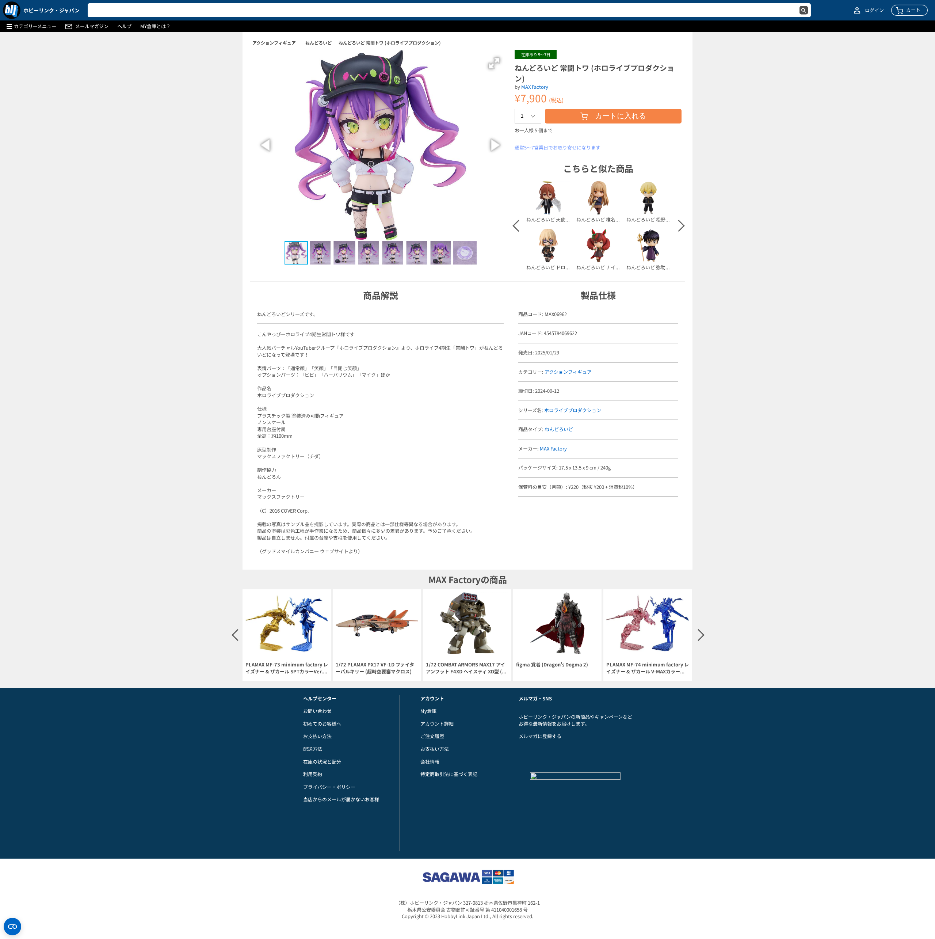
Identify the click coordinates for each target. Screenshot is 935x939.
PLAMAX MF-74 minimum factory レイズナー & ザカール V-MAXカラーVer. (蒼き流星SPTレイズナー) (647, 668)
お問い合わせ (317, 710)
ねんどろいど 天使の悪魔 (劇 (556, 219)
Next (678, 225)
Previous (518, 225)
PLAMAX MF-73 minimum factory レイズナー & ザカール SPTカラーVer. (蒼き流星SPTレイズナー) (286, 668)
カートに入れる (620, 116)
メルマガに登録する (540, 736)
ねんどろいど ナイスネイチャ (607, 267)
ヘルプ (124, 26)
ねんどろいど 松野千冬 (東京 (656, 219)
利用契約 (312, 774)
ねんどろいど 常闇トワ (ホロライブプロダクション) (390, 42)
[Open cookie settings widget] (12, 926)
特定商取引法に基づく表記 (448, 774)
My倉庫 (428, 710)
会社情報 (429, 761)
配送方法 (312, 748)
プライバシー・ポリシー (329, 786)
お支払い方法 (317, 736)
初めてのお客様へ (322, 723)
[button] (494, 63)
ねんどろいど (318, 42)
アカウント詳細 (437, 723)
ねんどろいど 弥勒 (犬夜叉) (655, 267)
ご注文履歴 (432, 736)
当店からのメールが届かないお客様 (341, 799)
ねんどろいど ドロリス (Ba (554, 267)
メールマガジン (91, 26)
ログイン (874, 10)
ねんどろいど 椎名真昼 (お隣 (606, 219)
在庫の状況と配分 (322, 761)
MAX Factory (534, 86)
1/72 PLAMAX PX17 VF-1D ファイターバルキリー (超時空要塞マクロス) (375, 668)
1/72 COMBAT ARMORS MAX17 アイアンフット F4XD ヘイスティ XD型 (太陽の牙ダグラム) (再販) (466, 668)
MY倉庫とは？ (155, 26)
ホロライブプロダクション (572, 410)
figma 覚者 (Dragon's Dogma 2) (552, 664)
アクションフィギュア (274, 42)
